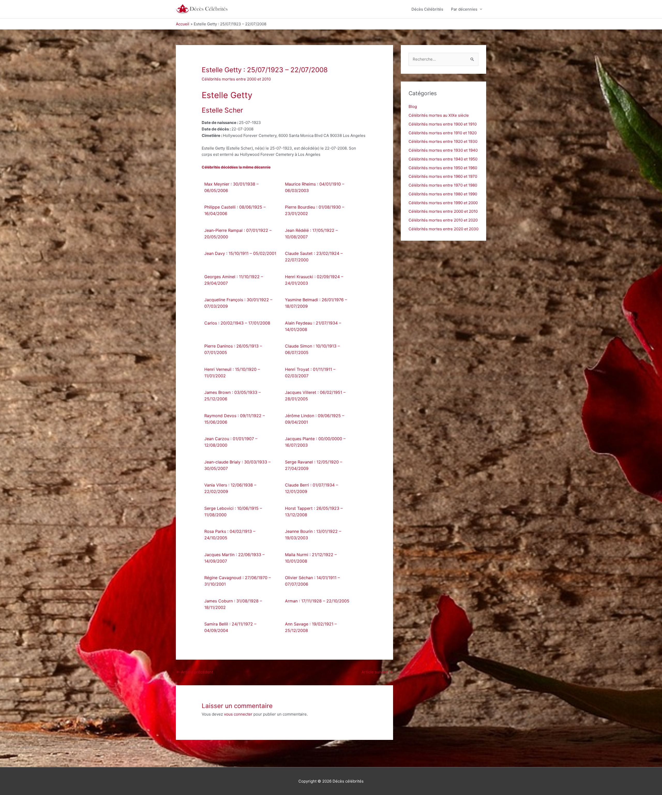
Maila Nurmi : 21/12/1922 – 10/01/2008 (311, 558)
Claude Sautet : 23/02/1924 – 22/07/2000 (314, 256)
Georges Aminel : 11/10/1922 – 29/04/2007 (233, 280)
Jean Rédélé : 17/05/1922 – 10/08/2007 (311, 233)
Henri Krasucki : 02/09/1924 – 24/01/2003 (314, 280)
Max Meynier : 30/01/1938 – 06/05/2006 (231, 187)
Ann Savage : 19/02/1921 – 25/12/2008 (311, 627)
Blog (413, 106)
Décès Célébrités (427, 9)
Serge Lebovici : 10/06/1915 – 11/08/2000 (233, 511)
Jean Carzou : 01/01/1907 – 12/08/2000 (230, 442)
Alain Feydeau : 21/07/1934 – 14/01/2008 (313, 326)
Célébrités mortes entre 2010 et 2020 (443, 220)
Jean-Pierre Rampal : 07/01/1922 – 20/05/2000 (238, 233)
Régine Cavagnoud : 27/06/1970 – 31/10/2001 (237, 581)
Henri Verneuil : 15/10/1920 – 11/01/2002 (232, 372)
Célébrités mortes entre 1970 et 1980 (443, 185)
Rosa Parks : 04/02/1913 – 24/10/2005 (229, 534)
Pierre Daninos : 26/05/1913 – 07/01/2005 (233, 349)
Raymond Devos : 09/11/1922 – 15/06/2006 (234, 419)
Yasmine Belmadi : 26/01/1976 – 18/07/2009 (316, 303)
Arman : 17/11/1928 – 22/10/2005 (317, 600)
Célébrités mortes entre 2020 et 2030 (443, 228)
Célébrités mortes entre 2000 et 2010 (236, 79)
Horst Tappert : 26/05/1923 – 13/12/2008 (314, 511)
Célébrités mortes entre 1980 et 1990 (443, 194)
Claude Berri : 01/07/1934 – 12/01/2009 (311, 488)
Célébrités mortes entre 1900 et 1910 (443, 124)
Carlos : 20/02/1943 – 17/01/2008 (237, 323)
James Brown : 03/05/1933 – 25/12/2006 (232, 395)
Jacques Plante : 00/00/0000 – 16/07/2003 (315, 442)
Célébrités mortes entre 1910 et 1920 (443, 132)
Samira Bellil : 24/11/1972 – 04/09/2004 (230, 627)
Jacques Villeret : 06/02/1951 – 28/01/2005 (315, 395)
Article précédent (194, 671)
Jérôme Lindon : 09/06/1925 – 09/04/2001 (314, 419)
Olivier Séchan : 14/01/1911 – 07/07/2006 (312, 581)
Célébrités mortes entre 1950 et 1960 (443, 167)
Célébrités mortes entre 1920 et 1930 (443, 141)
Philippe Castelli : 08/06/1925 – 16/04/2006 (235, 210)
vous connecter (238, 714)
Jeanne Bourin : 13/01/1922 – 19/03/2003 (313, 534)
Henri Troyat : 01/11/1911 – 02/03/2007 (310, 372)
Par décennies (464, 9)
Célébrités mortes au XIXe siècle (439, 115)
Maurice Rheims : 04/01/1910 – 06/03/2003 (314, 187)
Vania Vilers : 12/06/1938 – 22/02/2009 (230, 488)
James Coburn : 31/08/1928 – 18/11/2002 (233, 604)
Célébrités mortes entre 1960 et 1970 (443, 176)
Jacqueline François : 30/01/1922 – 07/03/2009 (238, 303)
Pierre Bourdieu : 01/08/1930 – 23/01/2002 (314, 210)
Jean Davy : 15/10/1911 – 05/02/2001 (240, 253)
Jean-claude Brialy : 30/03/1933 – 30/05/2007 (237, 465)
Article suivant (377, 671)
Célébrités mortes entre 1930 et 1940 (443, 150)
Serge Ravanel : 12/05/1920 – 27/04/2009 (313, 465)
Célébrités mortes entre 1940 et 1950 (443, 159)
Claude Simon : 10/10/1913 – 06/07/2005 (312, 349)
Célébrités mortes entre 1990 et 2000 (443, 202)
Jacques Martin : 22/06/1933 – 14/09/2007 (234, 558)
